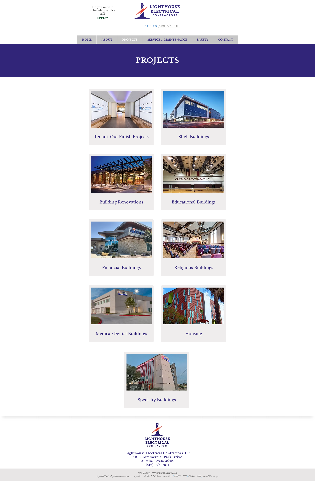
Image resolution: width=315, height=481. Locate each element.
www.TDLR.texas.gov (211, 476)
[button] (106, 39)
